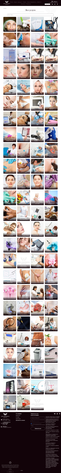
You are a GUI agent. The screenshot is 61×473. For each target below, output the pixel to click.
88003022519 (5, 423)
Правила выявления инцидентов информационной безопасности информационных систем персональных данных (52, 421)
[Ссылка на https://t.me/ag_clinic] (55, 4)
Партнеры (18, 418)
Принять (10, 471)
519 (6, 424)
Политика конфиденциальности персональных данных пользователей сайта (52, 451)
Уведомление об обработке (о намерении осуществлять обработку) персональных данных (52, 435)
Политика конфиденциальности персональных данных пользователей (52, 427)
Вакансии (18, 415)
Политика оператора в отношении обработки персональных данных (53, 417)
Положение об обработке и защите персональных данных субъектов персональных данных (52, 455)
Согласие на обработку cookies (52, 430)
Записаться (38, 428)
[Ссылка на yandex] (57, 4)
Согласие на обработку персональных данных (50, 424)
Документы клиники (20, 420)
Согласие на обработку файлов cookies (52, 446)
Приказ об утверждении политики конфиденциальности (52, 449)
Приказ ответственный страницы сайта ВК (52, 432)
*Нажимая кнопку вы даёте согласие (38, 424)
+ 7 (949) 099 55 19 (6, 422)
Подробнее (10, 469)
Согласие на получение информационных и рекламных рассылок (52, 440)
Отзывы (17, 417)
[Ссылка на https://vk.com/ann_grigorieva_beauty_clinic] (52, 4)
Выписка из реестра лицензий (52, 437)
